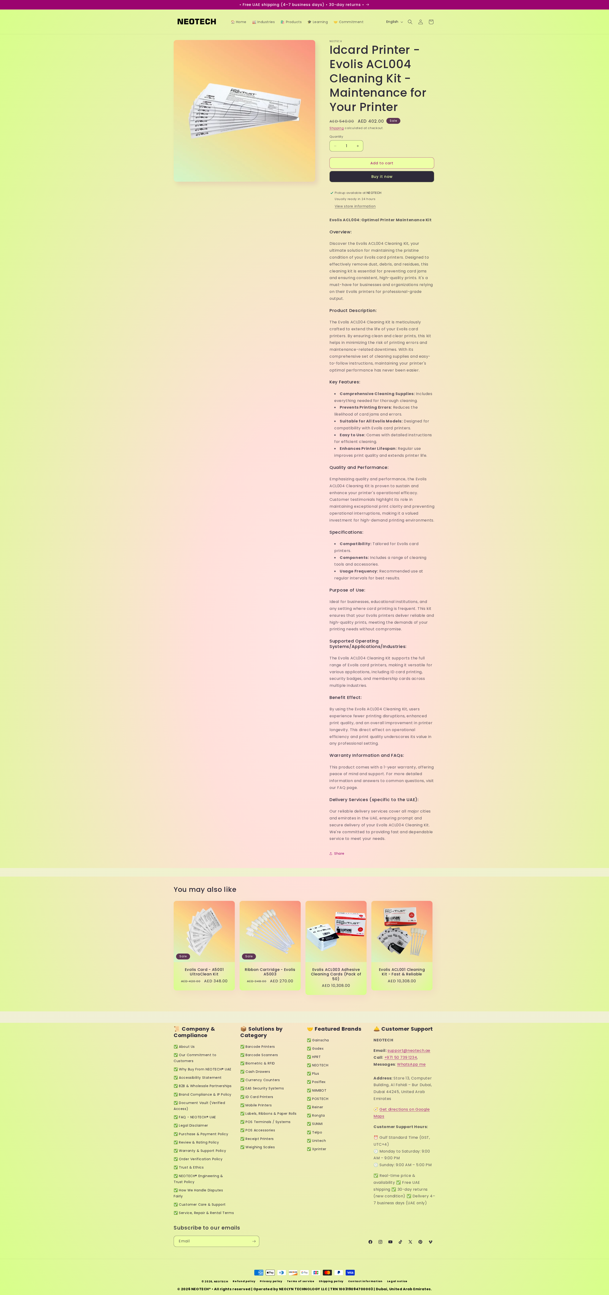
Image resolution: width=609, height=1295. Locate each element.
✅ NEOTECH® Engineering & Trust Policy (198, 1179)
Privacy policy (271, 1281)
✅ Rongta (316, 1115)
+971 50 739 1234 (400, 1057)
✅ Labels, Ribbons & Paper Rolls (268, 1113)
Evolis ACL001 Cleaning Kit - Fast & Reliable (402, 972)
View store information (355, 206)
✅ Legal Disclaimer (191, 1125)
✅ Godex (315, 1048)
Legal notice (397, 1281)
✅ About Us (184, 1046)
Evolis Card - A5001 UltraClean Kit (204, 972)
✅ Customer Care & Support (200, 1204)
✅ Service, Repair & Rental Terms (204, 1212)
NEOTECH (221, 1281)
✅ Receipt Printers (257, 1138)
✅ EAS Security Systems (262, 1088)
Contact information (365, 1281)
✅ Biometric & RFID (257, 1063)
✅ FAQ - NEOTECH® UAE (195, 1117)
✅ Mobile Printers (256, 1105)
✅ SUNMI (315, 1123)
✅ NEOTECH (317, 1065)
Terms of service (300, 1281)
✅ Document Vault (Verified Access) (199, 1105)
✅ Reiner (315, 1107)
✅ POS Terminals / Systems (265, 1121)
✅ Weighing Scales (257, 1147)
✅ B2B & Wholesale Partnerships (203, 1086)
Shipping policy (331, 1281)
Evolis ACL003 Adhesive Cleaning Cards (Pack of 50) (336, 974)
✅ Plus (313, 1073)
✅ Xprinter (316, 1149)
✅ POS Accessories (257, 1130)
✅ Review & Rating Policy (196, 1142)
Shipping (336, 128)
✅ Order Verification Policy (198, 1159)
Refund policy (244, 1281)
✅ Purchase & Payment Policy (201, 1134)
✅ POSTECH (317, 1098)
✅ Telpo (314, 1132)
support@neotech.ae (409, 1050)
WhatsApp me (411, 1064)
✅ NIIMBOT (316, 1090)
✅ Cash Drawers (255, 1071)
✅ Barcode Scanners (259, 1055)
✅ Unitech (316, 1140)
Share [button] (339, 853)
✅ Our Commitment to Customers (195, 1058)
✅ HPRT (314, 1056)
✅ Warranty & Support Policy (200, 1150)
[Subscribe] (254, 1241)
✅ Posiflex (316, 1081)
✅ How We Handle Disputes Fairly (198, 1193)
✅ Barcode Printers (257, 1046)
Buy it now (382, 176)
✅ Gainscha (318, 1040)
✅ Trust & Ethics (189, 1167)
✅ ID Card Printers (256, 1096)
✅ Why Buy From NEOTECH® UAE (202, 1069)
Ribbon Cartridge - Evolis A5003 (270, 972)
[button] (410, 22)
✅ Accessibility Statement (198, 1077)
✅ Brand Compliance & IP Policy (202, 1094)
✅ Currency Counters (260, 1080)
